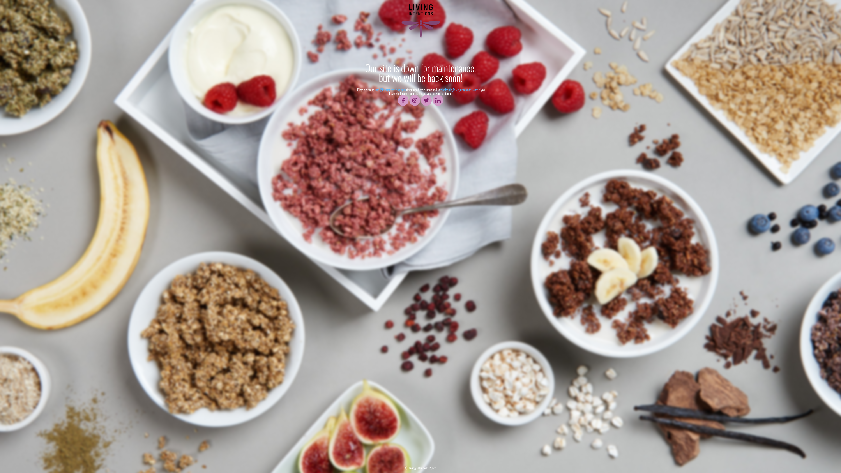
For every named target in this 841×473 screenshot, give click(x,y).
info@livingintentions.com (390, 89)
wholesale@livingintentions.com (459, 89)
